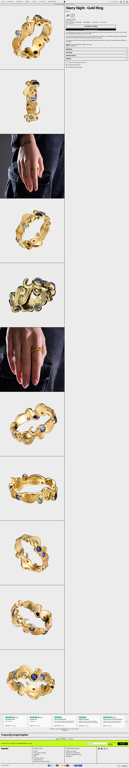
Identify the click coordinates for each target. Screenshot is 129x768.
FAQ (35, 756)
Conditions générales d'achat (73, 754)
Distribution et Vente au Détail (41, 761)
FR (109, 1)
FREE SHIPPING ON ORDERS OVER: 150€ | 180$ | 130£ (64, 4)
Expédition (36, 754)
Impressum (69, 756)
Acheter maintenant (91, 29)
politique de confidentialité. (110, 744)
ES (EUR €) (115, 1)
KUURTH (7, 765)
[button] (124, 1)
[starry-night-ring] (68, 15)
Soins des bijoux (38, 759)
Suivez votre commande (40, 752)
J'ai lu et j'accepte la (113, 742)
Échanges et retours (39, 758)
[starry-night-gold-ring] (72, 15)
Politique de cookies (71, 751)
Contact (36, 751)
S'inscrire (122, 743)
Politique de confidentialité (73, 752)
